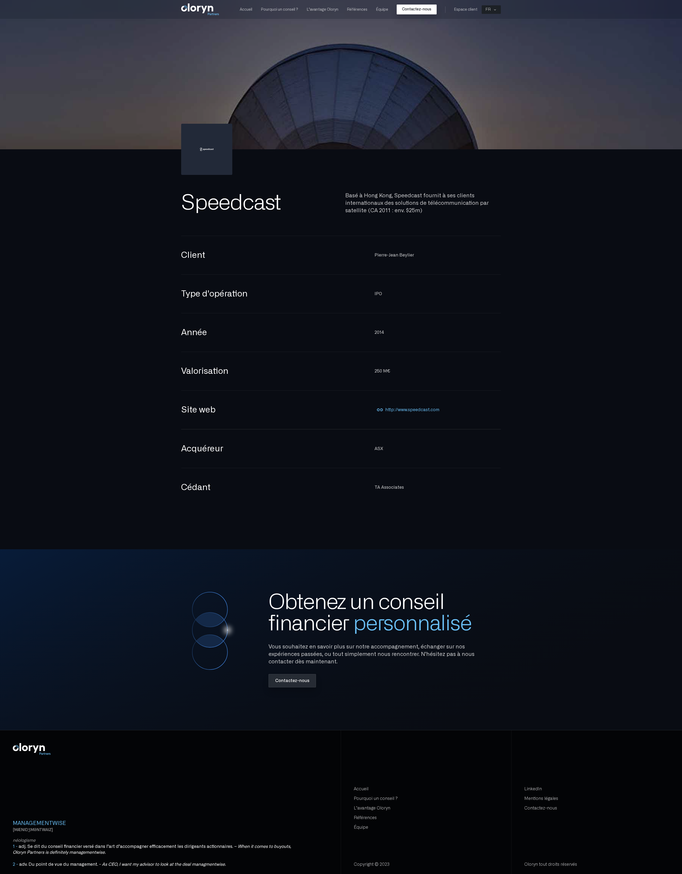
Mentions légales (541, 798)
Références (357, 9)
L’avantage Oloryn (322, 9)
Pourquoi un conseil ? (279, 9)
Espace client (465, 9)
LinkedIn (533, 789)
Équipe (382, 9)
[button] (491, 9)
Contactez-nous (416, 9)
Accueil (246, 9)
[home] (200, 9)
